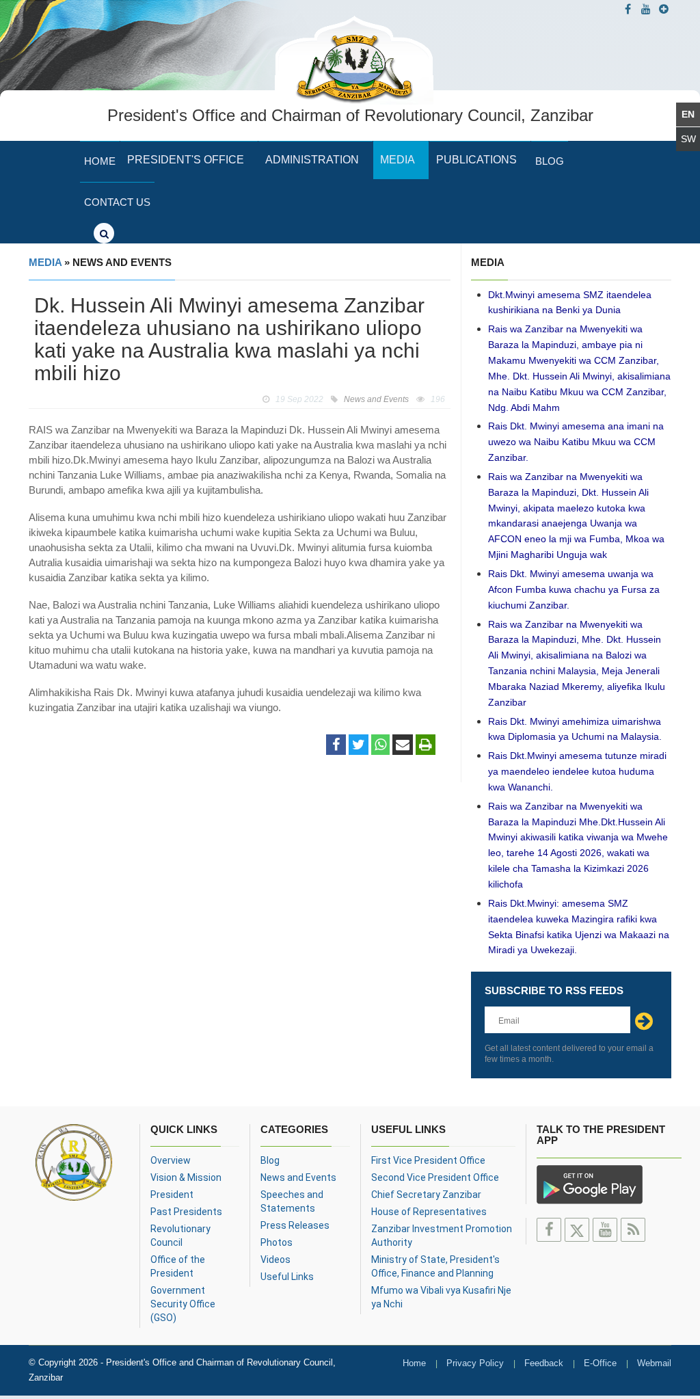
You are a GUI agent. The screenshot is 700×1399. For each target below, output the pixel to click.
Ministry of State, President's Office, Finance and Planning (435, 1266)
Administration (312, 159)
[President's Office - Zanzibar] (354, 58)
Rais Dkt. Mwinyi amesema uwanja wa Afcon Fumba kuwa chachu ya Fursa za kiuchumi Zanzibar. (574, 589)
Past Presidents (186, 1211)
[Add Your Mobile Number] (663, 9)
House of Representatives (429, 1211)
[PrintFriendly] (425, 745)
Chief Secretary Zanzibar (426, 1194)
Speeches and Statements (291, 1201)
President (171, 1194)
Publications (476, 159)
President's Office (185, 159)
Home (100, 161)
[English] (688, 114)
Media (397, 159)
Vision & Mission (185, 1177)
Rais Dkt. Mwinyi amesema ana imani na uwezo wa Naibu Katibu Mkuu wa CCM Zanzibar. (576, 442)
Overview (170, 1160)
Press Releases (294, 1225)
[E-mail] (402, 745)
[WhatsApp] (380, 745)
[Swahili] (688, 139)
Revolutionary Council (180, 1235)
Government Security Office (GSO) (182, 1304)
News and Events (298, 1177)
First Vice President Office (428, 1160)
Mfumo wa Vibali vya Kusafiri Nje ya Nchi (441, 1297)
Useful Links (287, 1276)
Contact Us (117, 202)
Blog (549, 161)
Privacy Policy (475, 1363)
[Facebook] (336, 745)
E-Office (600, 1363)
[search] (104, 233)
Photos (276, 1242)
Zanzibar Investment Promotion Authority (441, 1235)
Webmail (654, 1363)
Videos (275, 1259)
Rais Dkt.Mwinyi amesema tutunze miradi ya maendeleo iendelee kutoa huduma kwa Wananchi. (577, 771)
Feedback (543, 1363)
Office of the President (177, 1266)
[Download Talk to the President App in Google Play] (590, 1183)
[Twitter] (358, 745)
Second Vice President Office (435, 1177)
